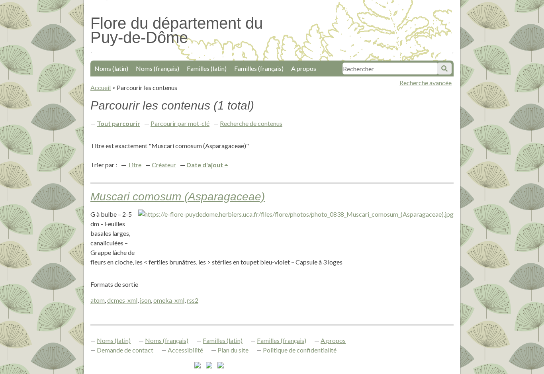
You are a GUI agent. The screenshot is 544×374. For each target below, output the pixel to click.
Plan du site (233, 350)
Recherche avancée (425, 82)
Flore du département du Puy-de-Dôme (176, 30)
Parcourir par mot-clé (180, 123)
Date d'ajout (205, 164)
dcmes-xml (122, 300)
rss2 (192, 300)
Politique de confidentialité (300, 350)
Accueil (100, 87)
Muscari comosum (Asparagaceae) (177, 196)
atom (97, 300)
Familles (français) (259, 68)
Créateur (164, 164)
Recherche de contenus (251, 123)
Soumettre (444, 68)
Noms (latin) (111, 68)
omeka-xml (168, 300)
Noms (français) (157, 68)
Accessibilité (185, 350)
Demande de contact (125, 350)
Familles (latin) (207, 68)
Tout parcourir (118, 123)
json (145, 300)
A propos (303, 68)
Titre (134, 164)
